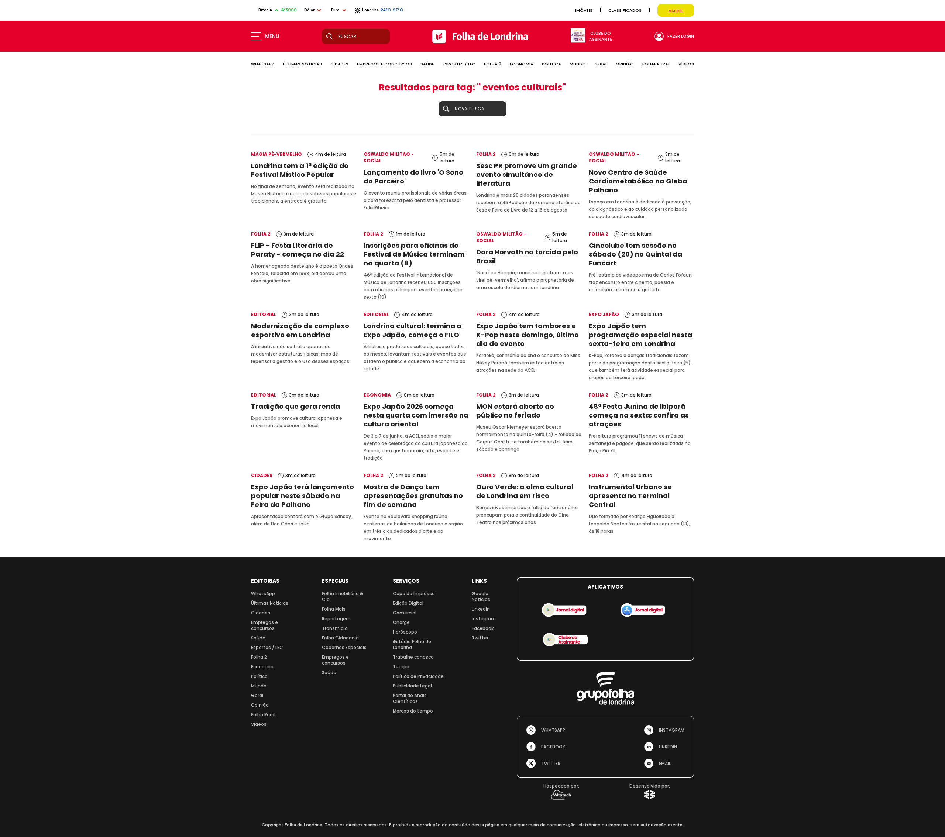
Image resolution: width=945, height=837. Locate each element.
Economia (262, 666)
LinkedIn (481, 609)
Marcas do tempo (413, 711)
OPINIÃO (625, 64)
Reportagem (336, 618)
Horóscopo (405, 632)
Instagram (484, 618)
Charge (401, 622)
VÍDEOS (686, 64)
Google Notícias (481, 596)
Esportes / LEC (267, 647)
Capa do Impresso (414, 593)
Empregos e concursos (264, 625)
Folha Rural (263, 714)
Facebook (483, 628)
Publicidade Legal (412, 686)
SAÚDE (427, 64)
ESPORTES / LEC (459, 64)
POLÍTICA (551, 64)
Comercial (404, 613)
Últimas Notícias (269, 603)
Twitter (480, 638)
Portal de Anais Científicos (410, 698)
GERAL (600, 64)
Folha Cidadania (340, 638)
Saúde (258, 638)
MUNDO (578, 64)
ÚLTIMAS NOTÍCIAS (302, 64)
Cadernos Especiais (344, 647)
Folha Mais (334, 609)
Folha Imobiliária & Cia (342, 596)
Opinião (260, 705)
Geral (257, 695)
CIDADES (339, 64)
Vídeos (259, 724)
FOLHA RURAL (656, 64)
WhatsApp (263, 593)
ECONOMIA (521, 64)
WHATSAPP (262, 64)
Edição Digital (408, 603)
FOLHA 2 (492, 64)
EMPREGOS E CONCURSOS (384, 64)
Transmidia (335, 628)
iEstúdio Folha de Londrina (412, 644)
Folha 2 (259, 657)
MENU (272, 36)
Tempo (401, 666)
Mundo (259, 686)
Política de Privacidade (418, 676)
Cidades (260, 613)
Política (259, 676)
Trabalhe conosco (413, 657)
